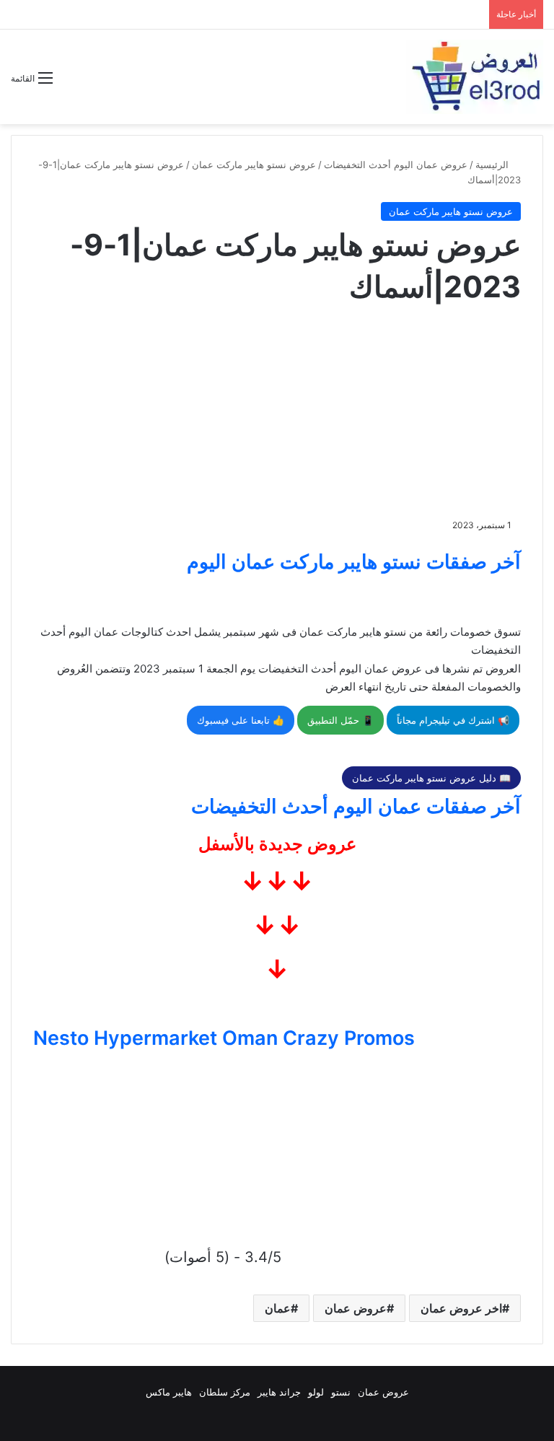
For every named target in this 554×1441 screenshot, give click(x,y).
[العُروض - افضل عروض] (474, 77)
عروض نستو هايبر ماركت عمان (254, 164)
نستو (341, 1392)
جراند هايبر (279, 1392)
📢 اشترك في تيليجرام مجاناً (453, 720)
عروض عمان (356, 1308)
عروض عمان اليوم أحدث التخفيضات (395, 164)
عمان (278, 1308)
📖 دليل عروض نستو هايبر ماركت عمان (431, 778)
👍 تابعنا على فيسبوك (240, 720)
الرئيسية (493, 164)
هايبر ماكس (169, 1392)
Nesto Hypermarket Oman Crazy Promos (224, 1038)
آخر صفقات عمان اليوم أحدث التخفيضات (356, 806)
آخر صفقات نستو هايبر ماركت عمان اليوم (354, 562)
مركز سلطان (224, 1392)
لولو (316, 1392)
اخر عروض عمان (461, 1308)
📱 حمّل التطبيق (340, 720)
